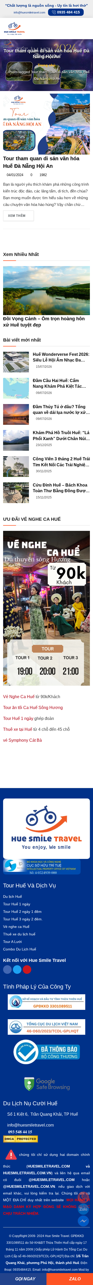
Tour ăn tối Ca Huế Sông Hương (33, 707)
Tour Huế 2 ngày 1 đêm (22, 911)
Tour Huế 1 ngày (18, 718)
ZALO (74, 1279)
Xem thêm (17, 216)
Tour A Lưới (12, 942)
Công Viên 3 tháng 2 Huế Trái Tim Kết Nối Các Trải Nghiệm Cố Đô (61, 462)
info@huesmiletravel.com (30, 1125)
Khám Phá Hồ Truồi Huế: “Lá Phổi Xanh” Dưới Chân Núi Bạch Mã (61, 436)
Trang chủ (47, 65)
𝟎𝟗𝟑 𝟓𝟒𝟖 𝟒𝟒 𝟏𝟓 (20, 1132)
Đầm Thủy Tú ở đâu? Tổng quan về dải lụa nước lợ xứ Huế (59, 410)
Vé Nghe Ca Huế (19, 696)
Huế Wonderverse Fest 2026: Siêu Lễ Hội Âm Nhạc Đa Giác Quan (61, 357)
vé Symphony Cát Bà (22, 740)
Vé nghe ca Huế (16, 927)
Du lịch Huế (12, 896)
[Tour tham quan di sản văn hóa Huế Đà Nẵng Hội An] (46, 124)
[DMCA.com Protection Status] (20, 1138)
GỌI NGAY (24, 1279)
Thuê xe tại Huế (17, 729)
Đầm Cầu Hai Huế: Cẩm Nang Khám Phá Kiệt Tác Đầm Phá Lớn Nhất (57, 384)
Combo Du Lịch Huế (19, 949)
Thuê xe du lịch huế (19, 934)
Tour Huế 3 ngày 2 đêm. (23, 919)
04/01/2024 (14, 175)
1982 (42, 175)
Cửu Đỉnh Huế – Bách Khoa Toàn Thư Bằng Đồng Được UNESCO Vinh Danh (60, 488)
